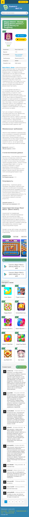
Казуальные (19, 55)
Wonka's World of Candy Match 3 (7, 328)
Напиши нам (12, 511)
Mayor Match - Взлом (8, 67)
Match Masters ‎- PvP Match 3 (21, 328)
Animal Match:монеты (21, 313)
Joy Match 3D (8, 360)
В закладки (22, 39)
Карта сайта (4, 511)
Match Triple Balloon (7, 344)
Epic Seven (21, 360)
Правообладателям (21, 511)
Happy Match (8, 313)
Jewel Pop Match (21, 344)
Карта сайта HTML (9, 512)
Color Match (7, 297)
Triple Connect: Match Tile (21, 297)
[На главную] (14, 8)
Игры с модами (18, 54)
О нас (2, 512)
